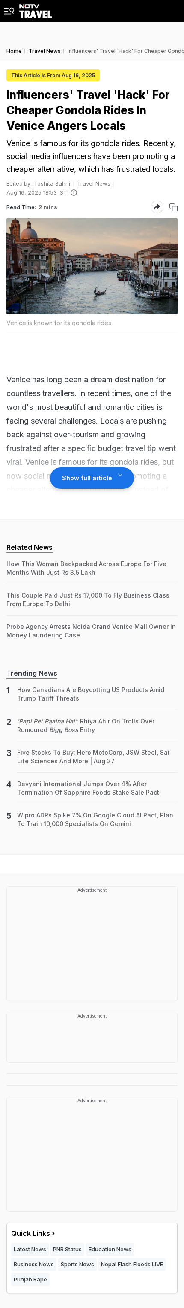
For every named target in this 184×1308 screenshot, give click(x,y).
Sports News (77, 1264)
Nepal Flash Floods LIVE (132, 1264)
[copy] (173, 207)
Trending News (31, 673)
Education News (110, 1249)
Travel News (93, 183)
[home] (35, 9)
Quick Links (30, 1233)
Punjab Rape (30, 1279)
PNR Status (67, 1249)
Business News (34, 1264)
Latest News (30, 1249)
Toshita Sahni (52, 183)
